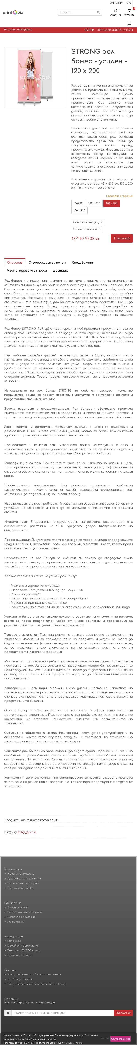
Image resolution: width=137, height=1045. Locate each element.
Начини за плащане (20, 873)
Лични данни (16, 921)
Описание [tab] (14, 262)
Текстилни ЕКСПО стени (24, 950)
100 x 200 (94, 203)
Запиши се (123, 1012)
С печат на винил (86, 229)
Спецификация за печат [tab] (47, 262)
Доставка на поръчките (24, 878)
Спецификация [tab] (83, 262)
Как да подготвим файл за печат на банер (36, 984)
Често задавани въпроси (24, 912)
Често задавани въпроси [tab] (27, 270)
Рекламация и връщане (22, 883)
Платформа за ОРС (20, 888)
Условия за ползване (21, 917)
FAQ (128, 3)
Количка (129, 11)
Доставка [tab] (61, 270)
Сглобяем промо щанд (22, 945)
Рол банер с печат (20, 979)
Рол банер (14, 941)
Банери (89, 30)
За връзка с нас (17, 907)
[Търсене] (98, 12)
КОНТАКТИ (116, 3)
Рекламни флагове (19, 955)
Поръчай (122, 238)
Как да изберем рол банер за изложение (34, 974)
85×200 (78, 203)
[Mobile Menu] (129, 23)
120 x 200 (111, 203)
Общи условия (74, 1042)
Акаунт (115, 15)
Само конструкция (87, 222)
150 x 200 (79, 210)
